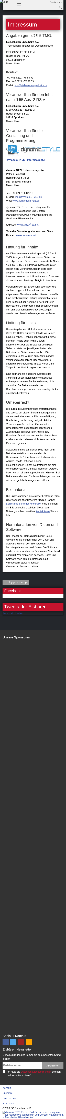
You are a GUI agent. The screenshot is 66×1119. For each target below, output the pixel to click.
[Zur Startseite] (4, 6)
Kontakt (7, 1087)
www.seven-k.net (26, 235)
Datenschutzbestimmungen (36, 1071)
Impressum (9, 1103)
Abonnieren (53, 1065)
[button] (18, 5)
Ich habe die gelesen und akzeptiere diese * (34, 1073)
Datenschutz (10, 1098)
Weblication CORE (28, 224)
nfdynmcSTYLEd (27, 196)
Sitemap (7, 1092)
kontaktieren (43, 511)
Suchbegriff (60, 7)
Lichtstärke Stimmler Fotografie (23, 503)
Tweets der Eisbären (14, 613)
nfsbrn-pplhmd (30, 85)
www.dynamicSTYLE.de (26, 200)
